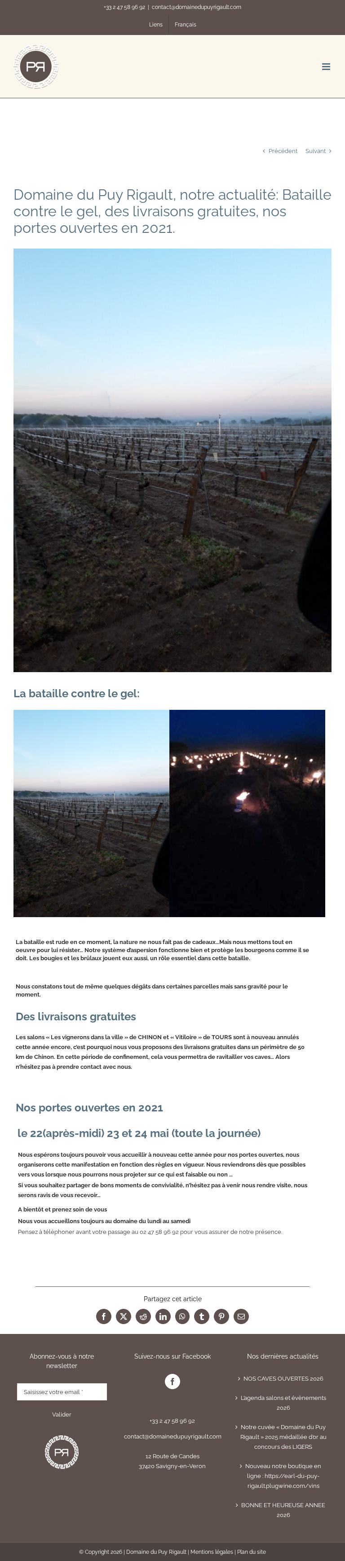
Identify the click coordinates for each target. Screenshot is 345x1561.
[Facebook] (172, 1381)
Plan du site (251, 1552)
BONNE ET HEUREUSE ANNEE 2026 (283, 1510)
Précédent (283, 151)
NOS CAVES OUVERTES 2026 (283, 1378)
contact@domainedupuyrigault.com (196, 7)
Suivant (315, 151)
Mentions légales (211, 1552)
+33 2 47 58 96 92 (124, 7)
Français (185, 25)
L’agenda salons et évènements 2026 (283, 1403)
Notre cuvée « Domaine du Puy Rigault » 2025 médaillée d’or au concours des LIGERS (283, 1437)
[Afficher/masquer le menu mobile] (327, 66)
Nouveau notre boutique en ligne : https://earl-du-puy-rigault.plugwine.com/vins (283, 1476)
